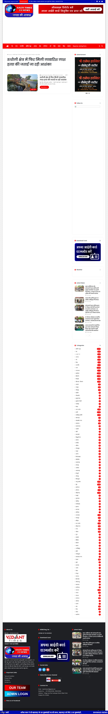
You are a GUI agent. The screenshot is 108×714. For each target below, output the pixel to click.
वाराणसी (77, 418)
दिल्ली (77, 543)
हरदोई (77, 426)
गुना (76, 518)
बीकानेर (77, 360)
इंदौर (77, 535)
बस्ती (77, 396)
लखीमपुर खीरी (79, 399)
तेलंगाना (77, 560)
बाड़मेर (77, 376)
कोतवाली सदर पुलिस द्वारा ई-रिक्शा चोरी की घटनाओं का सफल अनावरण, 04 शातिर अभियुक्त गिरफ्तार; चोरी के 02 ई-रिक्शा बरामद (92, 293)
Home (10, 54)
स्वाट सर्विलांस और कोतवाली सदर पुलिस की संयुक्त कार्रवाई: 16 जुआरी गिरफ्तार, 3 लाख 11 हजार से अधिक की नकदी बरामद (92, 273)
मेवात (77, 390)
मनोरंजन (45, 46)
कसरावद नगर (79, 540)
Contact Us (8, 666)
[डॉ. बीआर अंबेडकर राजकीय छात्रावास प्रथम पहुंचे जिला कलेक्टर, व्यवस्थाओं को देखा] (79, 303)
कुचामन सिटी (79, 385)
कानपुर (77, 449)
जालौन (77, 413)
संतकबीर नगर (79, 404)
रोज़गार (77, 579)
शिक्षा (64, 46)
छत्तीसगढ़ (78, 571)
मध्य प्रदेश (78, 507)
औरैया (77, 429)
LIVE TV (78, 338)
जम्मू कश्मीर (78, 465)
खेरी (77, 415)
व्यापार (59, 46)
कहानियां (77, 598)
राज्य (16, 46)
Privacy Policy (8, 662)
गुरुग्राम (77, 482)
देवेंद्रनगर (78, 510)
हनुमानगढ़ (78, 382)
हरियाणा (77, 474)
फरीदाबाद (78, 488)
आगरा (77, 438)
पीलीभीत (77, 443)
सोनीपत (77, 496)
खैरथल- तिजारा (79, 365)
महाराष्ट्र (77, 568)
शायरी (77, 587)
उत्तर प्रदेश (78, 393)
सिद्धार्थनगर (78, 421)
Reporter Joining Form (79, 46)
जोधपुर (77, 374)
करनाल (77, 493)
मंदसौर (77, 521)
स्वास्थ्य (69, 46)
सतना (77, 529)
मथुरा (77, 435)
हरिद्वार (77, 504)
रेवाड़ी (77, 479)
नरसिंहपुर (78, 532)
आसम (77, 551)
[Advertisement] (54, 31)
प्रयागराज (78, 410)
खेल (40, 46)
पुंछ (76, 468)
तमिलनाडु (78, 565)
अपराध (35, 46)
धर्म (50, 46)
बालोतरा (77, 357)
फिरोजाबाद (78, 440)
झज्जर (77, 490)
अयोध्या (77, 451)
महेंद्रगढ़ (78, 476)
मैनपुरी (77, 457)
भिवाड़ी (77, 362)
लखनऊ (77, 407)
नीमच (77, 515)
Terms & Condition (9, 660)
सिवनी (77, 526)
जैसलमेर (78, 379)
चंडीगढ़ (77, 485)
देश (12, 46)
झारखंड (77, 549)
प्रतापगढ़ (78, 446)
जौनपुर (77, 460)
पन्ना (77, 513)
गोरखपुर (77, 432)
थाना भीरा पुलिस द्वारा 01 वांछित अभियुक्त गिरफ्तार (92, 282)
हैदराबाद (77, 563)
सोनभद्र (78, 401)
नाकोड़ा (77, 387)
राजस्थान (78, 354)
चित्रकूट (78, 463)
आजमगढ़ (78, 454)
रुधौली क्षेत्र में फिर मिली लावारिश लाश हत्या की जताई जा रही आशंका (53, 78)
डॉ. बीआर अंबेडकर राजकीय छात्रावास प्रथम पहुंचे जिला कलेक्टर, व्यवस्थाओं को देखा (93, 302)
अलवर (77, 368)
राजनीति (22, 46)
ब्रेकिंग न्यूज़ (28, 46)
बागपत (77, 424)
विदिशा (77, 524)
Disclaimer (7, 664)
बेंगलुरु (77, 557)
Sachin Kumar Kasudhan (47, 75)
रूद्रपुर (77, 501)
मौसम (77, 595)
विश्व (54, 46)
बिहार (77, 554)
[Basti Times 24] (19, 10)
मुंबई (77, 546)
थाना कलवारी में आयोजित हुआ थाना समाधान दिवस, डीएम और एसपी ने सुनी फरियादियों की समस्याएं (48, 1)
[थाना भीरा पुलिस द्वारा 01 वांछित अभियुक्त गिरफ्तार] (79, 284)
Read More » (44, 87)
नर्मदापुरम (78, 538)
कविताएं (77, 584)
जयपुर (77, 371)
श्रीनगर (77, 471)
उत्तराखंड (78, 499)
